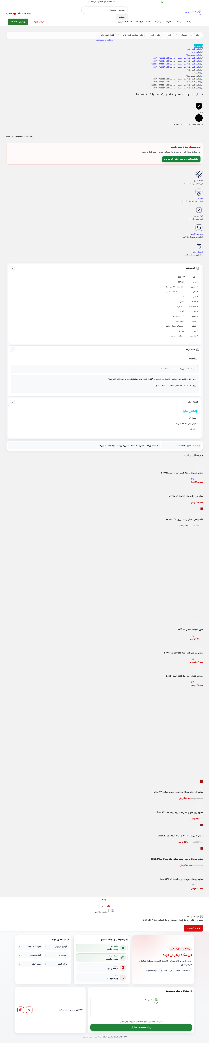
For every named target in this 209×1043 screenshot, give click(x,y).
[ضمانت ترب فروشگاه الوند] (130, 1007)
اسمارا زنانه (140, 446)
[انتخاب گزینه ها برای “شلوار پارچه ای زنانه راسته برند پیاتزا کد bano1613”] (199, 807)
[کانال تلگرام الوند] (29, 1010)
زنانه (170, 35)
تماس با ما (63, 955)
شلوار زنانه (112, 446)
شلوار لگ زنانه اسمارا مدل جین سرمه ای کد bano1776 (178, 792)
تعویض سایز (197, 252)
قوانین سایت (35, 955)
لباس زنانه (155, 35)
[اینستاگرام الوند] (20, 1010)
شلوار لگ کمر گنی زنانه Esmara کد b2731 (183, 652)
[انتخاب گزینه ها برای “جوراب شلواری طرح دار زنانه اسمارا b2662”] (199, 671)
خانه (198, 35)
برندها (148, 446)
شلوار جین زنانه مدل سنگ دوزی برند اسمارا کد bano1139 (177, 859)
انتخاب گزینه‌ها (193, 928)
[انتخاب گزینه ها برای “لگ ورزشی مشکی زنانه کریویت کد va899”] (199, 514)
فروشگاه (184, 35)
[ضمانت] (199, 192)
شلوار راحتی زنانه (107, 35)
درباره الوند (62, 964)
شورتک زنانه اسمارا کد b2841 (190, 629)
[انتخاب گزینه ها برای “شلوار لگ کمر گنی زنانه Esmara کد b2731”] (199, 647)
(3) (192, 479)
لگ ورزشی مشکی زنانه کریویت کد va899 (184, 519)
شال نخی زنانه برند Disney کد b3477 (186, 496)
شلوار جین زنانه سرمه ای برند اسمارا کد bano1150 (180, 835)
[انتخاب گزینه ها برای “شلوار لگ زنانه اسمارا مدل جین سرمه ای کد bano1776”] (199, 787)
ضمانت (200, 198)
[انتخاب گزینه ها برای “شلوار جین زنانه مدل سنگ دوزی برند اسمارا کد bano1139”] (199, 854)
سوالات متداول (34, 946)
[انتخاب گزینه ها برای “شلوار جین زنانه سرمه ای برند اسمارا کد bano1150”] (199, 830)
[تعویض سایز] (199, 246)
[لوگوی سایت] (192, 13)
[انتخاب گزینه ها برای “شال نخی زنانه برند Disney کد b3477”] (199, 491)
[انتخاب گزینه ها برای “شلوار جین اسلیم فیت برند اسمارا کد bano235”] (199, 874)
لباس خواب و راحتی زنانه (133, 35)
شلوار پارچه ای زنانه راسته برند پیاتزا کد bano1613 (180, 812)
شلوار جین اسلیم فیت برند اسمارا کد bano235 (181, 879)
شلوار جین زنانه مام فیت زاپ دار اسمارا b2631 (182, 472)
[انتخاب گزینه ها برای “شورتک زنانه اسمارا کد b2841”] (199, 624)
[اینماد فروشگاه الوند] (149, 1007)
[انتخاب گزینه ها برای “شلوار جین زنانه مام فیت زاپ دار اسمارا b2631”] (199, 467)
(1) (193, 659)
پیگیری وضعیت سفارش (141, 1027)
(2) (193, 635)
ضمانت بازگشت (196, 234)
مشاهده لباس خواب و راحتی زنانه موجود (181, 159)
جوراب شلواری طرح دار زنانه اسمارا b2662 (184, 676)
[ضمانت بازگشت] (199, 228)
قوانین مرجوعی (61, 946)
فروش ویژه (39, 21)
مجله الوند (36, 964)
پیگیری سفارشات (18, 21)
